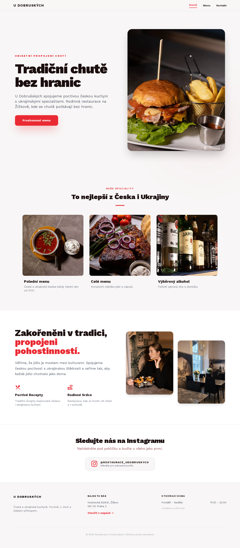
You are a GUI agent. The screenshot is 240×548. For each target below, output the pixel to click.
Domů (193, 4)
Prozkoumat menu (36, 120)
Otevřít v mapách (101, 512)
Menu (206, 5)
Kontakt (221, 5)
